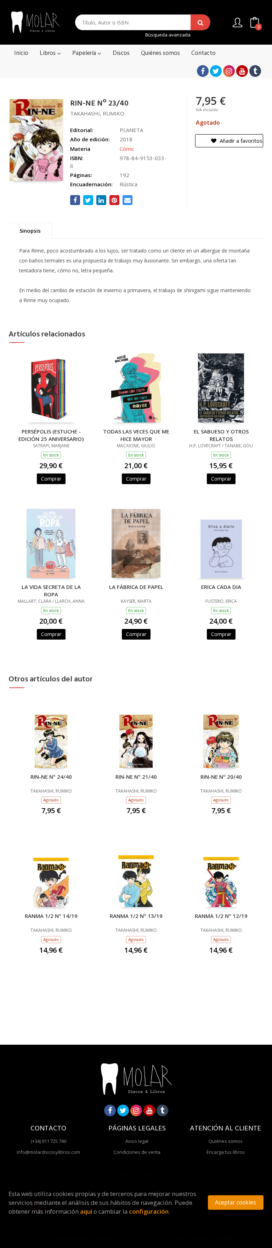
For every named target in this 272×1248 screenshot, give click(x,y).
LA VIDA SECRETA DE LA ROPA (51, 590)
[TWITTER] (216, 71)
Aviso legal (136, 1141)
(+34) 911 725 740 (48, 1141)
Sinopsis (30, 230)
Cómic (127, 148)
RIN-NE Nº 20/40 (221, 776)
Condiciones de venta (137, 1152)
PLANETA (131, 130)
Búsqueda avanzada (168, 35)
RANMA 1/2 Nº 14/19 (51, 915)
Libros (48, 53)
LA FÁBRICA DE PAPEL (136, 586)
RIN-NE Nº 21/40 (136, 776)
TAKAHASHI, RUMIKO (97, 113)
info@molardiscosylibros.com (48, 1152)
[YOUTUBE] (242, 71)
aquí (86, 1211)
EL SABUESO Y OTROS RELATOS (221, 435)
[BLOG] (255, 71)
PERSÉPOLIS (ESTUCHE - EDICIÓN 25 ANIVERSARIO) (51, 435)
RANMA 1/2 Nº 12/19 (221, 915)
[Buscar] (200, 22)
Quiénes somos (226, 1141)
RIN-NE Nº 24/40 (51, 776)
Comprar (51, 478)
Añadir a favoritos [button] (240, 140)
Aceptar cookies (235, 1202)
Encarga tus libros (225, 1152)
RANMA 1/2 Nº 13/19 (136, 915)
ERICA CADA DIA (221, 586)
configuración (149, 1211)
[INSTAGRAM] (229, 71)
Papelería (84, 53)
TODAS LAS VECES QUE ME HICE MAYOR (136, 435)
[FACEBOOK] (203, 71)
